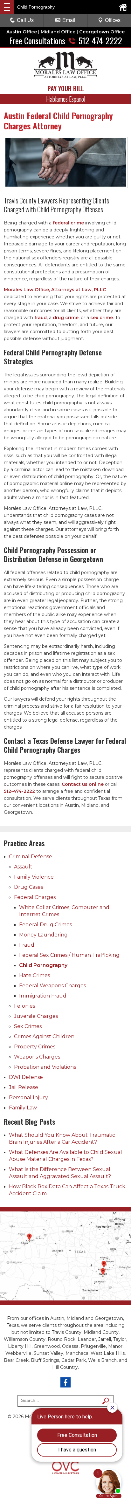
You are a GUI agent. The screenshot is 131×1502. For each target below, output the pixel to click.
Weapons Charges (37, 1057)
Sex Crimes (28, 1026)
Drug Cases (28, 887)
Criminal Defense (30, 857)
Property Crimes (34, 1047)
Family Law (23, 1108)
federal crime (68, 223)
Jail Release (23, 1087)
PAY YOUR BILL (65, 88)
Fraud (26, 945)
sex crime (101, 317)
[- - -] (7, 7)
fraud (40, 317)
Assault (23, 867)
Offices (113, 20)
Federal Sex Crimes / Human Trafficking (69, 955)
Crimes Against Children (44, 1036)
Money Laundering (43, 935)
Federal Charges (35, 897)
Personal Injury (28, 1097)
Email (68, 20)
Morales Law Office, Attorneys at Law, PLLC (55, 289)
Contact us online (83, 784)
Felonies (24, 1006)
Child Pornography (43, 965)
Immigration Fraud (42, 996)
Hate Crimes (34, 975)
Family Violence (34, 877)
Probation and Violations (45, 1067)
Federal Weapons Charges (52, 986)
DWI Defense (26, 1077)
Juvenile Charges (36, 1016)
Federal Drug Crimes (45, 925)
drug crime (66, 317)
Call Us (25, 20)
